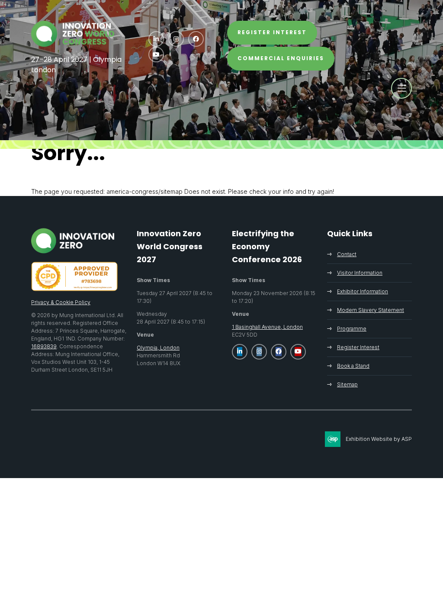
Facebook (196, 39)
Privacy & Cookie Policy (60, 302)
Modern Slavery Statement (370, 310)
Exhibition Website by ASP (379, 439)
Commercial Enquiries (281, 58)
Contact (346, 254)
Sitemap (347, 384)
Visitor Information (359, 273)
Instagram (176, 39)
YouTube (156, 54)
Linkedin (156, 39)
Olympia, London (158, 347)
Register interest (272, 32)
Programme (351, 328)
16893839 (44, 346)
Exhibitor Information (362, 291)
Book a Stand (353, 366)
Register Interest (358, 347)
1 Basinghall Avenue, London (267, 327)
